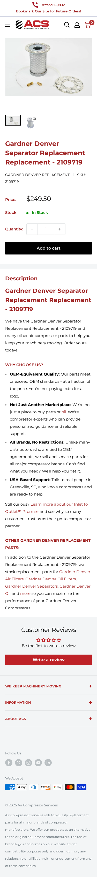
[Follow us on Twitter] (18, 762)
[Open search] (67, 25)
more (25, 593)
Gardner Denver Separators (31, 586)
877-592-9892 (53, 5)
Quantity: (14, 229)
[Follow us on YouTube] (38, 762)
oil (64, 411)
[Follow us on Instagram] (28, 762)
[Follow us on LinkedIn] (48, 762)
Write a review (49, 659)
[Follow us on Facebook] (8, 762)
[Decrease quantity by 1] (32, 229)
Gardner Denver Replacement (37, 175)
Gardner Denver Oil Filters (50, 578)
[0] (87, 25)
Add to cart (49, 248)
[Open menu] (7, 25)
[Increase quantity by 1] (59, 229)
